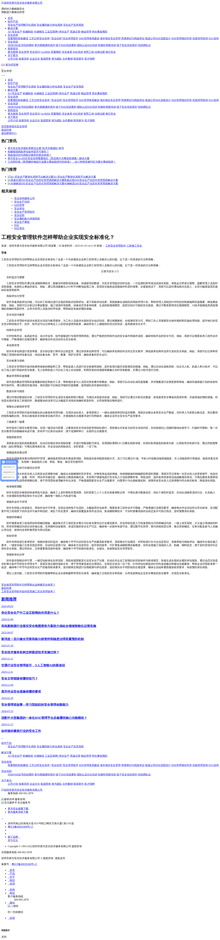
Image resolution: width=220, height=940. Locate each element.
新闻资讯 (13, 48)
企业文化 (35, 58)
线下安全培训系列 (127, 45)
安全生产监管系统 (73, 25)
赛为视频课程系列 (44, 45)
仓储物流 (39, 31)
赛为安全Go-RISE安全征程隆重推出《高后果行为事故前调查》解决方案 (49, 158)
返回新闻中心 (9, 133)
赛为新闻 (13, 52)
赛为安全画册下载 (18, 808)
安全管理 (24, 52)
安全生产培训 (22, 201)
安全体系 (67, 52)
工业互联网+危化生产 (57, 31)
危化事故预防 (99, 31)
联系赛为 (78, 58)
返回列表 (6, 129)
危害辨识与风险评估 (132, 38)
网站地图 (13, 833)
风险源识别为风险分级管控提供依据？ (30, 155)
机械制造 (28, 31)
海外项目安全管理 (110, 38)
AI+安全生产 (15, 31)
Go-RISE (45, 52)
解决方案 (13, 28)
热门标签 (13, 830)
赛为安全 (13, 840)
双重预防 (56, 52)
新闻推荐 (9, 599)
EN (3, 64)
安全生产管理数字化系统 (22, 25)
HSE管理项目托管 (181, 38)
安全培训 (13, 41)
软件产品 (13, 21)
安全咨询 (13, 35)
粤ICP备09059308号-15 (20, 826)
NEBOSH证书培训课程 (21, 45)
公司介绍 (13, 58)
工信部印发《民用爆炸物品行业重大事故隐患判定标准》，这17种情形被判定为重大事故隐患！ (62, 161)
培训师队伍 (144, 45)
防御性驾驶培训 (107, 45)
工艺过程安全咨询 (39, 38)
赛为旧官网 (11, 64)
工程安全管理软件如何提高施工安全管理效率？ (28, 591)
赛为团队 (57, 58)
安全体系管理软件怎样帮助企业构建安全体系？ (28, 584)
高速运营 (75, 31)
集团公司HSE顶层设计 (158, 38)
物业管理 (86, 31)
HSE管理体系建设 (89, 38)
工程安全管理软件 (115, 245)
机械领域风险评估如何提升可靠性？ (28, 151)
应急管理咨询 (200, 38)
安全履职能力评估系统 (49, 25)
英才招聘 (89, 58)
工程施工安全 (134, 245)
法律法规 (100, 52)
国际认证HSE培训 (87, 45)
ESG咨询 (214, 38)
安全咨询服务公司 (24, 198)
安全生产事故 (22, 222)
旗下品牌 (14, 837)
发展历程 (24, 58)
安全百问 (35, 52)
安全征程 (19, 215)
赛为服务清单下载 (18, 812)
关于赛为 (13, 55)
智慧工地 (89, 52)
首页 (10, 18)
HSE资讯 (19, 228)
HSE (16, 225)
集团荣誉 (46, 58)
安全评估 (19, 208)
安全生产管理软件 (24, 212)
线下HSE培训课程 (66, 45)
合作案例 (67, 58)
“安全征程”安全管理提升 (64, 38)
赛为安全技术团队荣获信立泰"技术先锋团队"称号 (36, 148)
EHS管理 (19, 205)
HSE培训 (78, 52)
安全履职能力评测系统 (27, 218)
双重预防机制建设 (18, 38)
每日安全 (110, 52)
